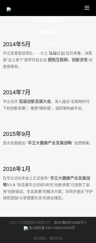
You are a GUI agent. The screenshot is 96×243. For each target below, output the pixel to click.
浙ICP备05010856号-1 (70, 222)
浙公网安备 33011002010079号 (51, 227)
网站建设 (40, 238)
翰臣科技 (56, 238)
